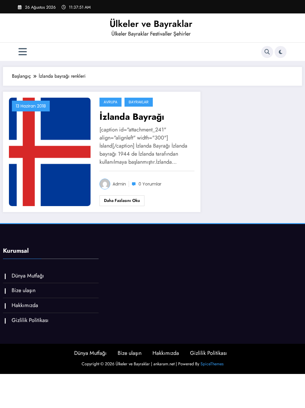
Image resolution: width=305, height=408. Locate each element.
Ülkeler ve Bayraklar (151, 23)
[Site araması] (267, 51)
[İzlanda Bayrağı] (50, 151)
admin (119, 184)
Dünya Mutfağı (28, 276)
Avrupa (110, 102)
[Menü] (22, 51)
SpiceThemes (212, 364)
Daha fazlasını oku (122, 200)
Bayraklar (139, 102)
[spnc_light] (281, 52)
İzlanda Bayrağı (131, 116)
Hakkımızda (25, 305)
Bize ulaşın (23, 290)
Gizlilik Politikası (30, 320)
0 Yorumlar (150, 184)
